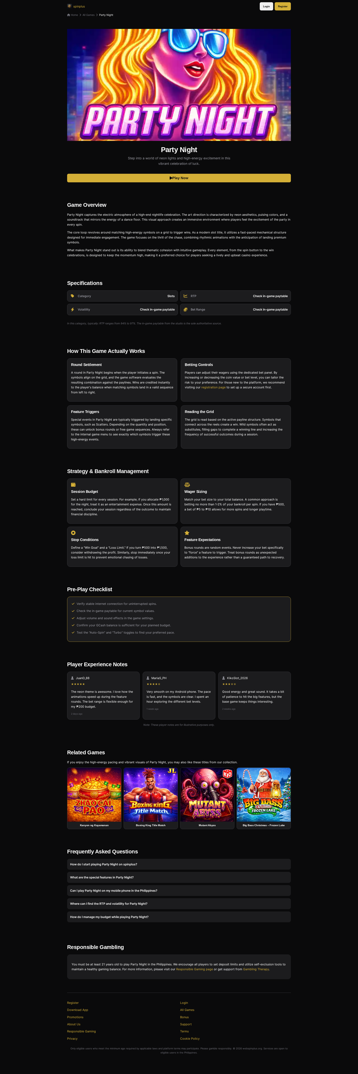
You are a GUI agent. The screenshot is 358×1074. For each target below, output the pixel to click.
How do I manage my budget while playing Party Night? (109, 917)
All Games (89, 14)
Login (266, 6)
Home (74, 14)
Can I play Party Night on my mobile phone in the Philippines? (113, 890)
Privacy (72, 1038)
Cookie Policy (190, 1038)
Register (283, 6)
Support (186, 1024)
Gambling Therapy (256, 969)
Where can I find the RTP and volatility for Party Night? (108, 903)
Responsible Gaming (81, 1031)
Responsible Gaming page (194, 969)
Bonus (184, 1017)
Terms (184, 1031)
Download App (77, 1010)
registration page (213, 387)
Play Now (180, 178)
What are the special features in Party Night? (102, 877)
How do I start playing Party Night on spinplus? (103, 864)
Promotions (75, 1017)
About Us (73, 1024)
